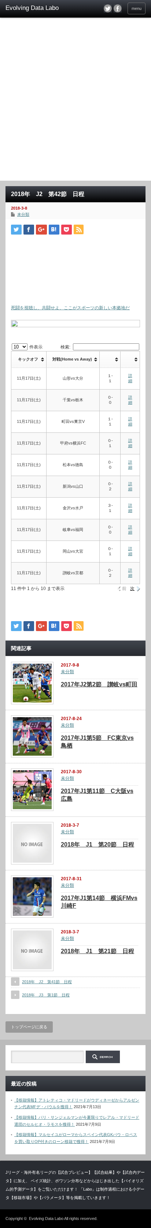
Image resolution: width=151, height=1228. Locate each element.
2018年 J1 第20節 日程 (97, 844)
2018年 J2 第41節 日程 (47, 982)
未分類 (23, 214)
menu (136, 8)
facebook (118, 8)
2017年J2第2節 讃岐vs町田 (99, 684)
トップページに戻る (29, 1027)
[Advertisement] (75, 101)
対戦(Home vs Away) (72, 359)
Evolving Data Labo (46, 1218)
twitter (108, 8)
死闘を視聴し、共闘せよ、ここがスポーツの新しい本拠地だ (70, 307)
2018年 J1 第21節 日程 (97, 951)
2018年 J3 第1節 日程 (46, 995)
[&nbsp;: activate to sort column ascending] (110, 359)
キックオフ (28, 359)
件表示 (35, 347)
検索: (65, 347)
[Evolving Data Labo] (35, 8)
